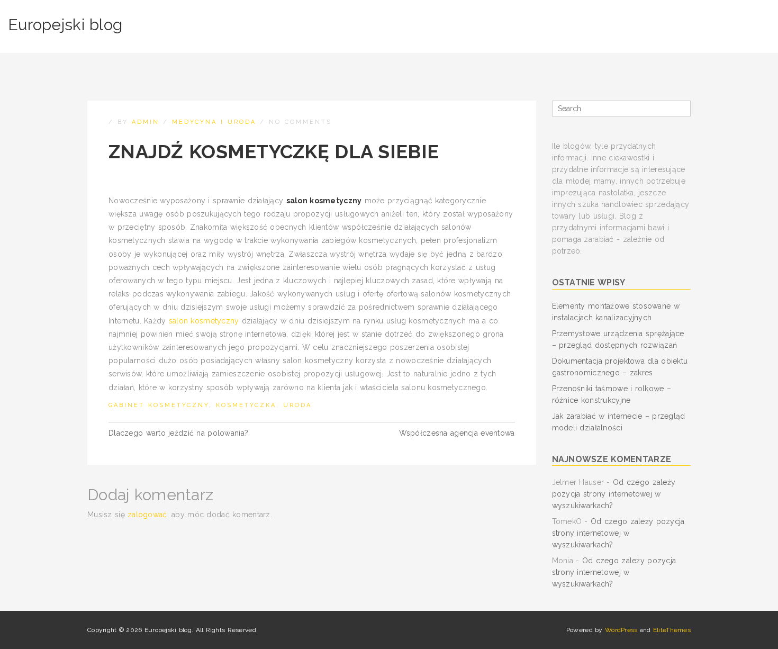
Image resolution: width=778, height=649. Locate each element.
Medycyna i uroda (214, 122)
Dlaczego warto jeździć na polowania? (178, 433)
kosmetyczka (246, 405)
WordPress (621, 630)
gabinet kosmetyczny (158, 405)
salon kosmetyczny (204, 321)
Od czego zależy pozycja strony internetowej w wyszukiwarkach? (614, 494)
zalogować (147, 514)
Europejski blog (65, 24)
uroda (297, 405)
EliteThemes (672, 630)
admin (145, 122)
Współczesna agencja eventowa (457, 433)
